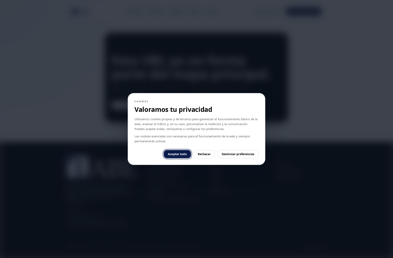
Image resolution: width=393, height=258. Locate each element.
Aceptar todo (177, 154)
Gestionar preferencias (238, 154)
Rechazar (204, 154)
